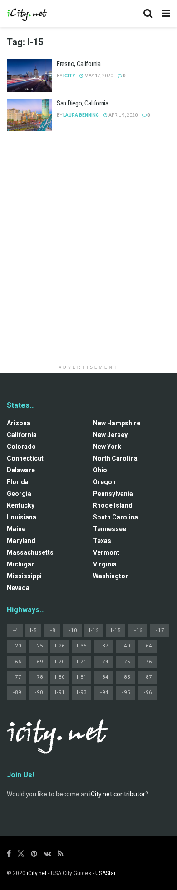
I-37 (103, 646)
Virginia (105, 564)
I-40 (125, 646)
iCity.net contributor (117, 794)
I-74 (103, 662)
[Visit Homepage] (27, 14)
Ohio (100, 470)
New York (107, 446)
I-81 (82, 677)
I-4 (14, 630)
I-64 (147, 646)
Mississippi (24, 576)
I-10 (72, 630)
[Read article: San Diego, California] (29, 115)
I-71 (82, 662)
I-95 (125, 692)
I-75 (125, 662)
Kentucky (20, 505)
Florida (18, 481)
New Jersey (110, 434)
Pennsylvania (113, 493)
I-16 (138, 630)
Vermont (106, 552)
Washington (111, 576)
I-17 (159, 630)
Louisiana (21, 517)
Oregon (104, 481)
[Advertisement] (88, 235)
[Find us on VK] (47, 853)
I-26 (60, 646)
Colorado (21, 446)
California (22, 434)
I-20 (16, 646)
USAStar (105, 873)
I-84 (103, 677)
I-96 (147, 692)
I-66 (16, 662)
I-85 (125, 677)
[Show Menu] (166, 13)
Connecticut (25, 458)
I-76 (147, 662)
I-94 (103, 692)
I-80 (60, 677)
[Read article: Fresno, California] (29, 75)
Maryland (21, 540)
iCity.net (37, 873)
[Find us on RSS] (61, 853)
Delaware (21, 470)
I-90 (38, 692)
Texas (102, 540)
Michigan (21, 564)
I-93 (82, 692)
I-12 (94, 630)
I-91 (60, 692)
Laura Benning (81, 115)
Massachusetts (30, 552)
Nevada (18, 587)
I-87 (147, 677)
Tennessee (109, 529)
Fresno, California (79, 64)
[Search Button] (147, 13)
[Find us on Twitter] (21, 853)
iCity (69, 75)
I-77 (16, 677)
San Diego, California (82, 103)
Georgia (19, 493)
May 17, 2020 (98, 75)
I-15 (116, 630)
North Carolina (115, 458)
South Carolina (115, 517)
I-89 (16, 692)
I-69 (38, 662)
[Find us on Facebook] (9, 853)
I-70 (60, 662)
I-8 (52, 630)
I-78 (38, 677)
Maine (16, 529)
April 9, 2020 (123, 115)
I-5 (33, 630)
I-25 (38, 646)
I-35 (82, 646)
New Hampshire (116, 423)
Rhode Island (113, 505)
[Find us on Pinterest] (34, 853)
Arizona (18, 423)
